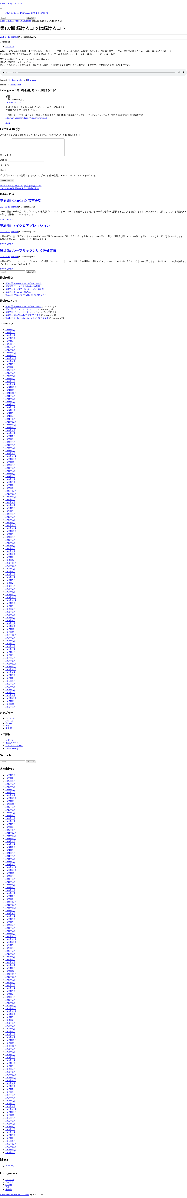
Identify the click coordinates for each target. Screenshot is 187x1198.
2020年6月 (10, 543)
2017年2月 (10, 658)
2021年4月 (10, 514)
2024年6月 (10, 404)
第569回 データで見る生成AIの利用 (22, 286)
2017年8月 (10, 641)
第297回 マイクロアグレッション (25, 225)
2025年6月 (10, 370)
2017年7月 (10, 643)
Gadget (8, 723)
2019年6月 (10, 577)
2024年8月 (10, 399)
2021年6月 (10, 508)
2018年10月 (10, 600)
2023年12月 (10, 422)
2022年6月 (10, 473)
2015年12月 (10, 698)
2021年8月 (10, 502)
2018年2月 (10, 623)
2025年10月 (10, 358)
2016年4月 (10, 687)
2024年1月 (10, 419)
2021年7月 (10, 505)
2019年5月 (10, 580)
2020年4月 (10, 548)
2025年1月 (10, 384)
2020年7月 (10, 540)
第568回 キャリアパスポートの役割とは (24, 289)
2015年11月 (10, 701)
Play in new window (17, 80)
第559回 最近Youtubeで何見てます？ (23, 315)
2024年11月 (10, 390)
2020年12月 (10, 525)
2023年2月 (10, 450)
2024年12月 (10, 387)
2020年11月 (10, 528)
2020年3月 (10, 551)
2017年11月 (10, 632)
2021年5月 (10, 511)
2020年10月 (10, 531)
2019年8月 (10, 571)
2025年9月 (10, 361)
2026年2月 (10, 347)
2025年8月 (10, 364)
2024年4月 (10, 410)
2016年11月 (10, 666)
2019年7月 (10, 574)
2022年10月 (10, 462)
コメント (5, 155)
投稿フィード (12, 743)
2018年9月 (10, 603)
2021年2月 (10, 520)
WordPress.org (11, 748)
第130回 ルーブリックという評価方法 (28, 250)
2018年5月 (10, 615)
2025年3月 (10, 378)
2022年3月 (10, 482)
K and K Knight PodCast (11, 3)
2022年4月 (10, 479)
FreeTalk (9, 721)
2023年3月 (10, 448)
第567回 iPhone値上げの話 (18, 292)
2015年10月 (10, 704)
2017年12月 (10, 629)
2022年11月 (10, 459)
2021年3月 (10, 517)
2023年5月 (10, 442)
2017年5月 (10, 649)
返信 (7, 123)
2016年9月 (10, 672)
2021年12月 (10, 491)
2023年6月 (10, 439)
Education (26, 21)
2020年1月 (10, 557)
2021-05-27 (5, 231)
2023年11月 (10, 425)
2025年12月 (10, 353)
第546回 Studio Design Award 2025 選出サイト (27, 318)
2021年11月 (10, 494)
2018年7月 (10, 609)
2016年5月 (10, 684)
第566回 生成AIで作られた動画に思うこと (26, 295)
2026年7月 (10, 332)
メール (4, 165)
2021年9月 (10, 499)
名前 (3, 160)
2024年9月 (10, 396)
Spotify (13, 85)
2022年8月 (10, 468)
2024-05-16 (5, 207)
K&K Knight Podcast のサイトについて (26, 13)
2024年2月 (10, 416)
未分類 (8, 728)
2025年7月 (10, 367)
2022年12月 (10, 456)
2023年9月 (10, 430)
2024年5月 (10, 407)
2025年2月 (10, 381)
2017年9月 (10, 638)
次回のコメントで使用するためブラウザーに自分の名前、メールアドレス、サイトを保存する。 (50, 175)
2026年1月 (10, 350)
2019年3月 (10, 586)
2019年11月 (10, 563)
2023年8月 (10, 433)
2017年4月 (10, 652)
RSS (19, 85)
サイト (3, 170)
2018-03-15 (5, 256)
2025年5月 (10, 373)
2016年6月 (10, 681)
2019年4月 (10, 583)
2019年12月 (10, 560)
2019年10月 (10, 566)
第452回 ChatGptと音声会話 (20, 200)
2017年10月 (10, 635)
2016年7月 (10, 678)
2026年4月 (10, 341)
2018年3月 (10, 620)
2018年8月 (10, 606)
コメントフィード (14, 745)
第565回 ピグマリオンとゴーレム (21, 309)
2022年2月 (10, 485)
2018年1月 (10, 626)
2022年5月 (10, 476)
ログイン (9, 740)
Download (31, 80)
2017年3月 (10, 655)
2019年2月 (10, 589)
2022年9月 (10, 465)
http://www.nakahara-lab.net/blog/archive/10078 (26, 118)
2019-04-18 (5, 37)
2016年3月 (10, 689)
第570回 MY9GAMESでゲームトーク (23, 283)
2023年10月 (10, 427)
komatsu (14, 37)
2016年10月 (10, 669)
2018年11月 (10, 597)
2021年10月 (10, 497)
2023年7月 (10, 436)
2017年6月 (10, 646)
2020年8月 (10, 537)
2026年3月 (10, 344)
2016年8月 (10, 675)
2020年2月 (10, 554)
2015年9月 (10, 707)
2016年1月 (10, 695)
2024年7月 (10, 401)
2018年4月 (10, 617)
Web (7, 726)
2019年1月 (10, 592)
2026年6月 (10, 335)
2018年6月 (10, 612)
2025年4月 (10, 376)
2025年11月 (10, 355)
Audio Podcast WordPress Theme (14, 1194)
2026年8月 (10, 329)
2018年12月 (10, 594)
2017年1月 (10, 661)
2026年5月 (10, 338)
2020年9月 (10, 534)
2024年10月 (10, 393)
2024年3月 (10, 413)
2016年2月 (10, 692)
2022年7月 (10, 471)
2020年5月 (10, 545)
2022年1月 (10, 488)
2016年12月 (10, 664)
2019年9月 (10, 569)
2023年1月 (10, 453)
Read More (6, 219)
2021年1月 (10, 522)
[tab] (1, 8)
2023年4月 (10, 445)
